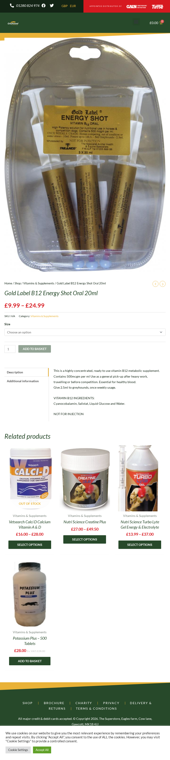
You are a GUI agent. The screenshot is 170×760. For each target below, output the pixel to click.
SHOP (28, 703)
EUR (73, 6)
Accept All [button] (42, 750)
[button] (136, 21)
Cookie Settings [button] (18, 750)
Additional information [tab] (23, 381)
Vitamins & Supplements (38, 283)
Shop (18, 283)
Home (8, 283)
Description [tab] (15, 372)
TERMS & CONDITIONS (96, 708)
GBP (65, 6)
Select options (29, 544)
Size (7, 324)
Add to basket (34, 349)
